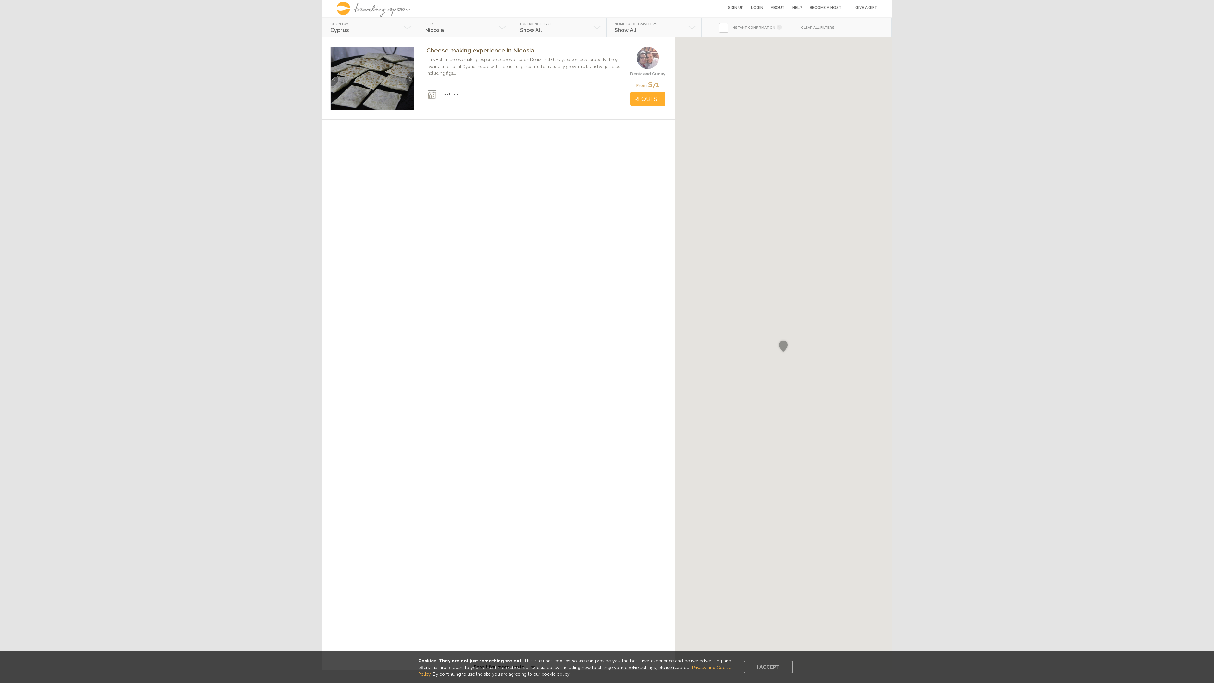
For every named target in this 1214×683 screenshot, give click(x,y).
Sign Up (736, 7)
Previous (334, 76)
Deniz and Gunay (647, 73)
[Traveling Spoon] (375, 9)
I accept (768, 667)
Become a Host (826, 7)
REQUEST (647, 98)
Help (797, 7)
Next (410, 76)
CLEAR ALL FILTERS (818, 28)
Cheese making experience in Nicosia (480, 50)
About (778, 7)
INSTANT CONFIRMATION (753, 28)
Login (757, 7)
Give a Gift (866, 7)
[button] (783, 346)
